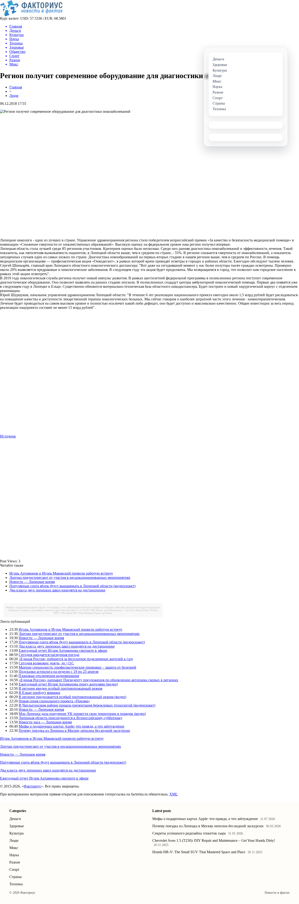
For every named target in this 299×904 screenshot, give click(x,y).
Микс (13, 848)
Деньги (15, 819)
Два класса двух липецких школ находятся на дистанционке (57, 590)
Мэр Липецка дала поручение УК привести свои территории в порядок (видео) (82, 714)
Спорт (14, 869)
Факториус (32, 786)
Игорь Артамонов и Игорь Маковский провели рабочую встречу (61, 573)
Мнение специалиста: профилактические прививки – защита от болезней (77, 667)
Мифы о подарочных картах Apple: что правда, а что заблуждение (44, 607)
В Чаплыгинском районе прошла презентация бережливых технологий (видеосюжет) (87, 705)
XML (173, 794)
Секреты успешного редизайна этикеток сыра (34, 610)
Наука (14, 855)
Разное (14, 862)
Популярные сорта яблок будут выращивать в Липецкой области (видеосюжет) (72, 586)
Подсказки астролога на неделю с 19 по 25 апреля (58, 672)
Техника (16, 884)
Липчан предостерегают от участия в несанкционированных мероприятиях (69, 578)
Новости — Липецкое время (32, 582)
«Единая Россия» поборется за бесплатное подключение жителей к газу (76, 659)
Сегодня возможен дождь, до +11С (46, 663)
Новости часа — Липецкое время (45, 722)
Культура (16, 833)
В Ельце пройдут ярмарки (39, 693)
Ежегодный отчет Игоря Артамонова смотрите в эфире (63, 650)
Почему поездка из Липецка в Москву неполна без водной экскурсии (121, 607)
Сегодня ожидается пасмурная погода (49, 655)
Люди (13, 96)
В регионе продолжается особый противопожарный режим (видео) (72, 697)
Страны (15, 877)
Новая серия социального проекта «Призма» (54, 701)
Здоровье (16, 826)
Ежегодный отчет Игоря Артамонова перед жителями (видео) (68, 684)
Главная (15, 87)
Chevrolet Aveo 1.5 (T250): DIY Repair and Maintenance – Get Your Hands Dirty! (105, 610)
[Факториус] (32, 15)
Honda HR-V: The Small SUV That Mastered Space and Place (106, 611)
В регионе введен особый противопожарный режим (60, 688)
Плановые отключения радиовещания (48, 676)
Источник (8, 436)
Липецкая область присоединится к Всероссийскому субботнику (70, 718)
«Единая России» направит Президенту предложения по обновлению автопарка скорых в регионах (98, 680)
